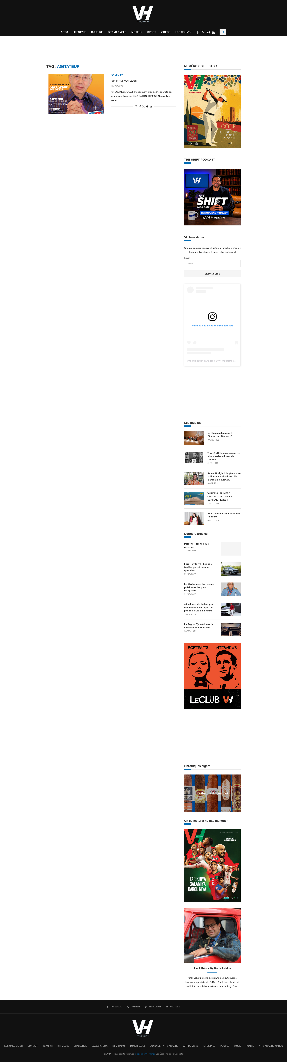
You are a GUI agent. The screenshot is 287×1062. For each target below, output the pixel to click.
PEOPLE (224, 1046)
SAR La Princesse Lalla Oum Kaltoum (223, 515)
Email (187, 258)
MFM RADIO (118, 1046)
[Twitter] (203, 33)
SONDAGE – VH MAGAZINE (164, 1046)
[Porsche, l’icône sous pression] (231, 549)
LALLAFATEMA (99, 1046)
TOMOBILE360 (137, 1046)
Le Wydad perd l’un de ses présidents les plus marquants (199, 587)
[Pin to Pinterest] (147, 106)
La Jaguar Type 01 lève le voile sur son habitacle (198, 626)
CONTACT (33, 1046)
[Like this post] (136, 106)
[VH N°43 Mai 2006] (76, 94)
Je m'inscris (212, 273)
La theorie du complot (212, 793)
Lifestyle (79, 32)
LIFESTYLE (209, 1046)
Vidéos (165, 32)
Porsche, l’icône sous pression (196, 545)
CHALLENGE (80, 1046)
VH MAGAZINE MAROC (271, 1046)
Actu (64, 32)
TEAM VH (47, 1046)
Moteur (136, 32)
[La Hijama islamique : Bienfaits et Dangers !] (194, 438)
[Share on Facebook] (140, 106)
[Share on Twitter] (143, 106)
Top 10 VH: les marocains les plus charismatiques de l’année (223, 456)
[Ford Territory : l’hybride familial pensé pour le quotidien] (231, 569)
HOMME (250, 1046)
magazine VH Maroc (145, 1054)
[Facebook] (198, 33)
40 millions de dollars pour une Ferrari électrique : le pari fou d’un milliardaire (199, 607)
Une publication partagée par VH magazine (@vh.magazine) (218, 360)
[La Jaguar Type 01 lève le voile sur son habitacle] (231, 629)
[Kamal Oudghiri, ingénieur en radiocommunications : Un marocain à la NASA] (194, 478)
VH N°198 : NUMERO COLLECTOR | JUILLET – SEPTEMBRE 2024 (221, 496)
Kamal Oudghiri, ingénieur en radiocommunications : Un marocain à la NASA (224, 476)
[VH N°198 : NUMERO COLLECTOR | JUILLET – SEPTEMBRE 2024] (194, 498)
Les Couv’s (183, 32)
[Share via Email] (151, 106)
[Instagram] (208, 33)
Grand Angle (117, 32)
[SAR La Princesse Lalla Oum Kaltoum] (194, 518)
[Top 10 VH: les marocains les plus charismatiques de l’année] (194, 458)
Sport (151, 32)
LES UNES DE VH (13, 1046)
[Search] (223, 32)
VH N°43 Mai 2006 (124, 80)
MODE (237, 1046)
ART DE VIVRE (190, 1046)
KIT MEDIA (63, 1046)
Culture (97, 32)
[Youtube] (213, 33)
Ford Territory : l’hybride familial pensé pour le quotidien (198, 567)
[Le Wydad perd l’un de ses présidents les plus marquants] (231, 589)
